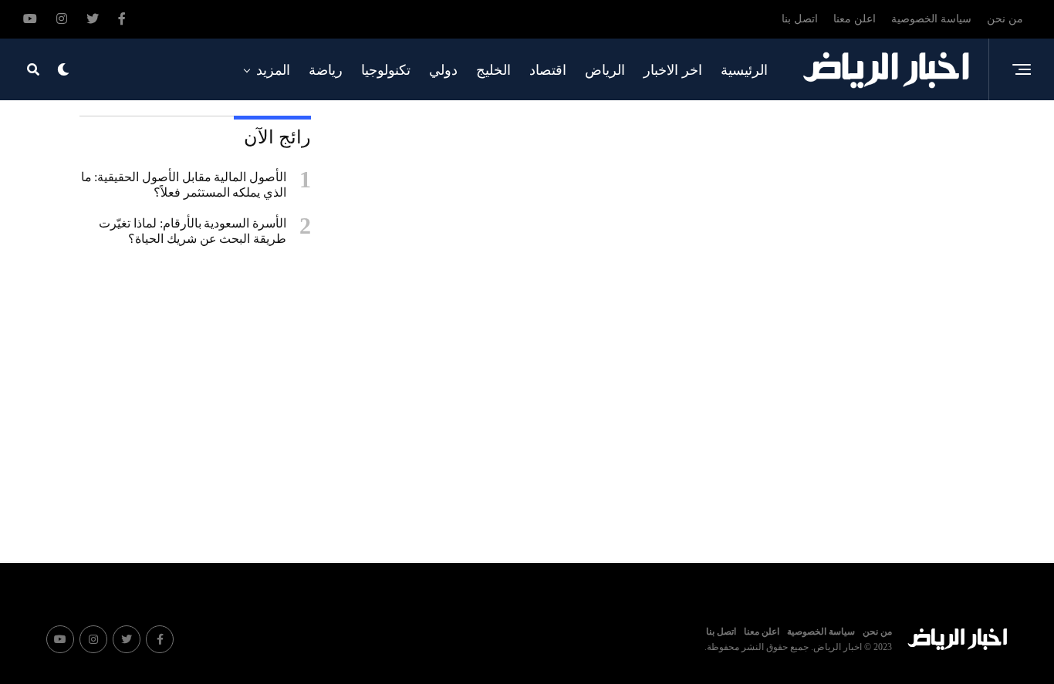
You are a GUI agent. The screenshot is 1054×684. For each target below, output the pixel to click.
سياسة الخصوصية (931, 19)
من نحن (1005, 19)
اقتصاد (547, 70)
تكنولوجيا (385, 70)
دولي (443, 70)
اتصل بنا (800, 19)
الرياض (605, 70)
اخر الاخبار (673, 70)
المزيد (273, 70)
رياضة (326, 70)
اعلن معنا (854, 19)
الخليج (493, 70)
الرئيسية (744, 70)
